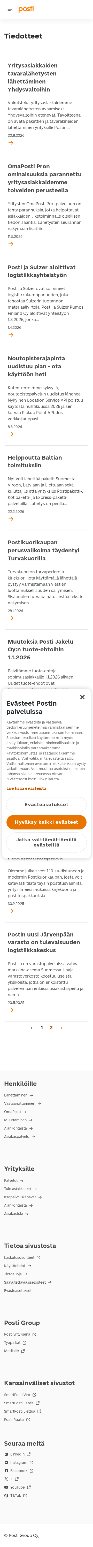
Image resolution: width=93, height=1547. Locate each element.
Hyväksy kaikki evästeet (47, 822)
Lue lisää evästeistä (26, 788)
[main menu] (10, 9)
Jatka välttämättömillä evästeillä (46, 842)
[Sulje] (82, 697)
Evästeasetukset (18, 1291)
